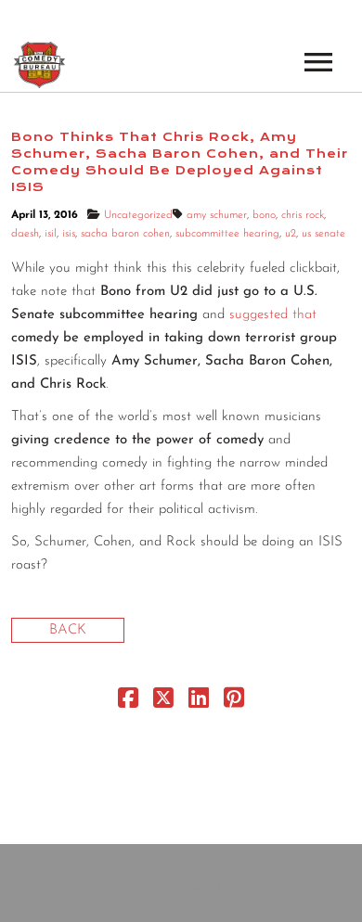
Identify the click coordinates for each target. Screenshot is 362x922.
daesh (25, 233)
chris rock (302, 215)
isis (68, 233)
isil (51, 233)
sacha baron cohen (125, 233)
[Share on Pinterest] (234, 703)
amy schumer (217, 215)
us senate (323, 233)
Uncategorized (138, 215)
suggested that (273, 315)
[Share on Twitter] (163, 703)
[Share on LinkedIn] (198, 703)
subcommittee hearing (227, 233)
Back (67, 630)
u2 (290, 233)
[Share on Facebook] (128, 703)
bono (264, 215)
